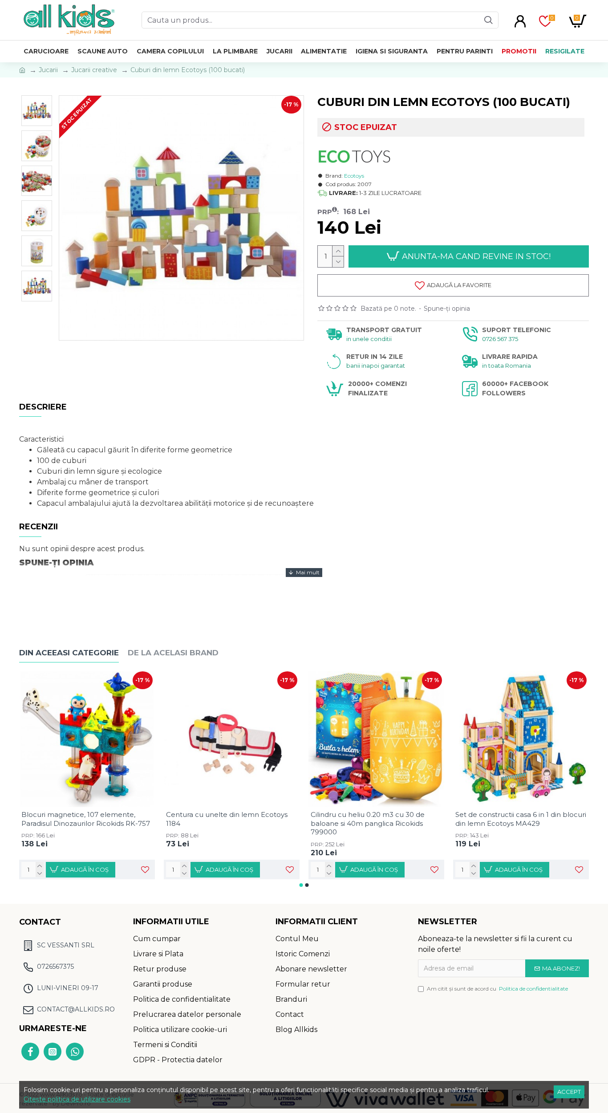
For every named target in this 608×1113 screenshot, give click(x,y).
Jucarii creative (94, 70)
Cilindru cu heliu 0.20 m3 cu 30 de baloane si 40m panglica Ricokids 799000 (368, 823)
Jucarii (48, 70)
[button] (301, 885)
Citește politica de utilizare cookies (77, 1099)
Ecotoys (354, 175)
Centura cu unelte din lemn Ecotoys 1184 (227, 819)
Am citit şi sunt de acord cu (497, 988)
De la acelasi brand (173, 652)
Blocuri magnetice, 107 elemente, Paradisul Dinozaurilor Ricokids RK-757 (85, 819)
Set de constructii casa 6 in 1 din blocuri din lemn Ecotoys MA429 (520, 819)
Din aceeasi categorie (69, 652)
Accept (569, 1091)
